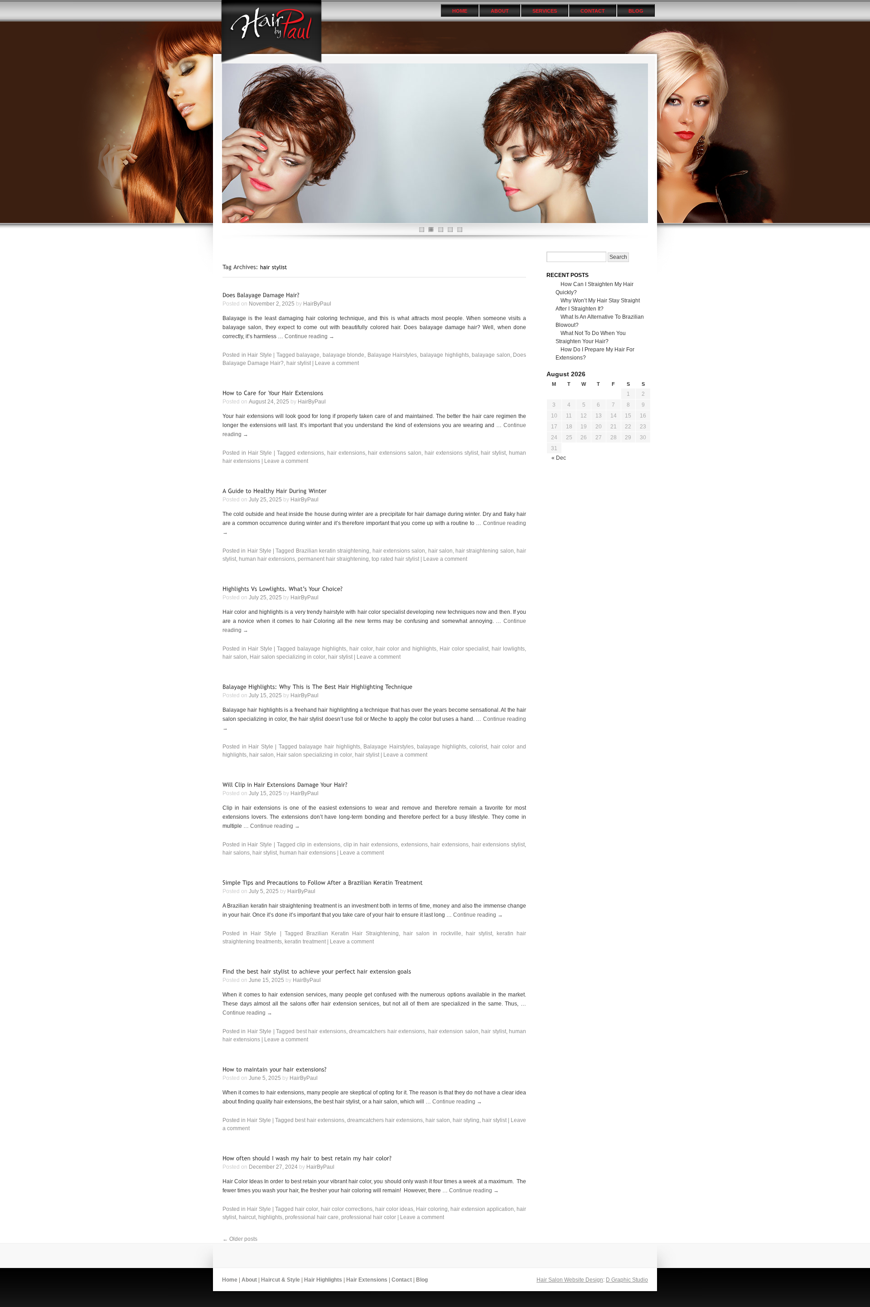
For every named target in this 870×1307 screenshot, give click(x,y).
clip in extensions (318, 844)
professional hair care (311, 1217)
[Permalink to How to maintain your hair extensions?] (274, 1069)
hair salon (440, 551)
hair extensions (346, 453)
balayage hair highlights (329, 746)
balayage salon (491, 355)
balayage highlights (444, 355)
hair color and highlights (406, 649)
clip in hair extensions (370, 844)
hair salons (236, 853)
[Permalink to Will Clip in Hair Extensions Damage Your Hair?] (285, 784)
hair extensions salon (394, 453)
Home (459, 11)
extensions (310, 453)
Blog (635, 11)
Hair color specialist (464, 649)
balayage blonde (344, 355)
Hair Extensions (366, 1280)
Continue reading (309, 336)
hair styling (466, 1120)
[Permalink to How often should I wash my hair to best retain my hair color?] (307, 1158)
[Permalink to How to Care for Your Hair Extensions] (273, 392)
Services (544, 11)
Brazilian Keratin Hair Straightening (352, 933)
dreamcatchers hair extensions (387, 1031)
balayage (307, 355)
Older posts (239, 1239)
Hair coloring (432, 1209)
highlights (270, 1217)
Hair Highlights (323, 1280)
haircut (247, 1217)
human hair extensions (267, 559)
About (500, 11)
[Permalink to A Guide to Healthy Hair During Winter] (274, 490)
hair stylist (298, 363)
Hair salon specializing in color (287, 657)
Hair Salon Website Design (569, 1280)
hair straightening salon (484, 551)
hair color (361, 649)
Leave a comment (337, 363)
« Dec (558, 458)
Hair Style (259, 355)
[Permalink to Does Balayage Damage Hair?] (261, 295)
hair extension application (482, 1209)
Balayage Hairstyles (392, 355)
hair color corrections (346, 1209)
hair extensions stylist (451, 453)
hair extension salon (453, 1031)
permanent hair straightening (333, 559)
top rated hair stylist (395, 559)
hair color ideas (394, 1209)
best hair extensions (321, 1031)
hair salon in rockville (432, 933)
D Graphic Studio (627, 1280)
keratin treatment (305, 941)
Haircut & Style (280, 1280)
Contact (592, 11)
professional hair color (368, 1217)
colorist (478, 746)
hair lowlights (508, 649)
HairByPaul (317, 304)
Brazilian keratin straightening (333, 551)
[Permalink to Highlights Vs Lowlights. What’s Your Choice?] (282, 588)
